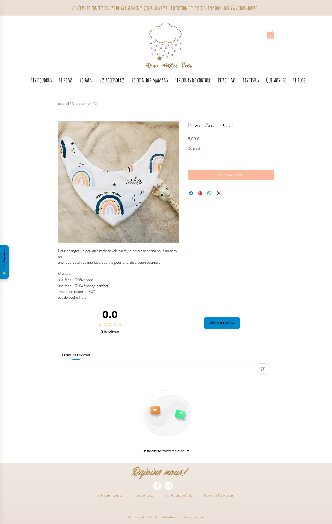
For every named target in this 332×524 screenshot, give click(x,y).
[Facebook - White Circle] (157, 486)
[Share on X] (219, 193)
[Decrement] (192, 157)
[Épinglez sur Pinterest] (200, 193)
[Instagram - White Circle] (169, 486)
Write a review (222, 322)
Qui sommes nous (110, 495)
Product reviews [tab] (76, 354)
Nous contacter (144, 495)
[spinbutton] (199, 157)
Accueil (63, 103)
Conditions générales (179, 495)
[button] (270, 34)
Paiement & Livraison (218, 495)
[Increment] (206, 157)
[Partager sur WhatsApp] (209, 193)
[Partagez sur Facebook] (191, 193)
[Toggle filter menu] (262, 369)
